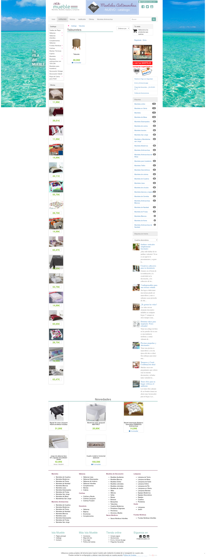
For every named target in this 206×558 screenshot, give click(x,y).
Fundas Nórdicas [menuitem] (55, 45)
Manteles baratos (140, 130)
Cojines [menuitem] (52, 53)
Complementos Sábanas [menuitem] (54, 42)
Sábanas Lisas (88, 477)
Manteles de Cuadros (141, 179)
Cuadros (141, 499)
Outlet (136, 504)
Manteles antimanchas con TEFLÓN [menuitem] (55, 61)
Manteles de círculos (141, 187)
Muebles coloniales (117, 484)
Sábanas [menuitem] (52, 33)
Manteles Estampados (142, 121)
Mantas (85, 488)
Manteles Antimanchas (105, 19)
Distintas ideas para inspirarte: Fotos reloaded (148, 323)
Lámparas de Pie (143, 486)
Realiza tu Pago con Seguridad (143, 79)
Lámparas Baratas (144, 490)
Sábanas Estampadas (90, 479)
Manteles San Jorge (141, 135)
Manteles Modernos (141, 146)
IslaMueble (82, 19)
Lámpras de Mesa (144, 479)
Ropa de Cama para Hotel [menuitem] (54, 78)
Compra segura (115, 536)
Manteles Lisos (139, 183)
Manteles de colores (141, 174)
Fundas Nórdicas (140, 515)
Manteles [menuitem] (52, 56)
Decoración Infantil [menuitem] (55, 74)
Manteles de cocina (141, 126)
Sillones (113, 493)
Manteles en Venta (140, 108)
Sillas (112, 490)
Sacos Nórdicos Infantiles (119, 518)
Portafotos (141, 502)
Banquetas (114, 502)
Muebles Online (116, 482)
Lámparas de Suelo (145, 482)
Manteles (137, 113)
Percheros (114, 511)
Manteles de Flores (62, 481)
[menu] (56, 54)
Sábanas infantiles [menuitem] (52, 37)
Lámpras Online (143, 484)
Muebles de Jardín (117, 488)
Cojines (85, 490)
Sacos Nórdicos (112, 515)
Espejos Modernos (144, 493)
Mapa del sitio (87, 538)
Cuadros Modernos (117, 506)
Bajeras (85, 512)
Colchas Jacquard (89, 498)
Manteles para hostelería (142, 161)
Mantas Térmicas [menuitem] (55, 51)
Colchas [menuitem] (52, 48)
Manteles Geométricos (142, 170)
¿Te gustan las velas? (149, 304)
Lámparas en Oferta (145, 488)
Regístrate (137, 40)
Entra (144, 40)
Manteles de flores (140, 220)
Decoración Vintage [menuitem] (56, 71)
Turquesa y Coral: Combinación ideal (148, 363)
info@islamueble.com (147, 2)
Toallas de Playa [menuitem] (55, 30)
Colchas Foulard (88, 501)
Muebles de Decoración (114, 474)
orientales (120, 486)
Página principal (61, 536)
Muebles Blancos (116, 479)
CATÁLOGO (62, 19)
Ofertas (91, 19)
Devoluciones (115, 538)
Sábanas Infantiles (89, 483)
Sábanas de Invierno (90, 481)
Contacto (58, 540)
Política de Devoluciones (141, 93)
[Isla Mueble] (65, 4)
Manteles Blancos (140, 216)
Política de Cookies (89, 542)
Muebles (114, 486)
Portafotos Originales (118, 508)
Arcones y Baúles (116, 513)
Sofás (112, 495)
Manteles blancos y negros (143, 192)
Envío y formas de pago (141, 83)
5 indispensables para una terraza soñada (149, 286)
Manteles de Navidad (141, 207)
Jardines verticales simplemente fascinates (148, 246)
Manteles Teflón (139, 165)
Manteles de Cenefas (141, 196)
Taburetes (82, 26)
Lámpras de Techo (144, 477)
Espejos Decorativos (145, 495)
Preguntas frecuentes (117, 542)
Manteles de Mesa (140, 117)
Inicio (53, 19)
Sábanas (82, 474)
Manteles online (139, 104)
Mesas (113, 497)
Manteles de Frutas (141, 212)
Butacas (113, 499)
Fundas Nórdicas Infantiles (147, 518)
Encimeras (86, 514)
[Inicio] (69, 25)
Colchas (82, 493)
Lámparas (141, 507)
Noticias (72, 19)
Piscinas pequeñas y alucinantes (148, 344)
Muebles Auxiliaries (117, 477)
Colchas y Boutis (89, 496)
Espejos (140, 497)
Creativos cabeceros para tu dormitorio (148, 266)
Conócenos (86, 536)
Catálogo (74, 26)
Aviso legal (86, 540)
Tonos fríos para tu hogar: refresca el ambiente (148, 383)
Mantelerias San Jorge (63, 498)
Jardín (140, 509)
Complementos (88, 486)
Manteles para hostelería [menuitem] (54, 67)
